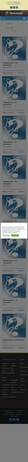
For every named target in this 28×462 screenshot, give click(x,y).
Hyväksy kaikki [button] (15, 235)
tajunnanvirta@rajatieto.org (14, 4)
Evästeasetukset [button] (6, 235)
